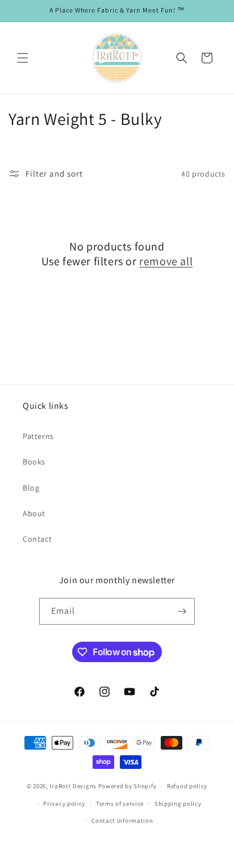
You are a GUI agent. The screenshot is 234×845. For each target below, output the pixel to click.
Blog (31, 488)
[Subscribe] (181, 611)
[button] (22, 57)
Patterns (38, 436)
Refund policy (187, 786)
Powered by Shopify (127, 786)
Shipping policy (178, 804)
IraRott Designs (73, 786)
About (34, 513)
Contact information (122, 821)
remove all (166, 261)
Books (34, 462)
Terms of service (120, 804)
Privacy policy (64, 804)
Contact (37, 539)
